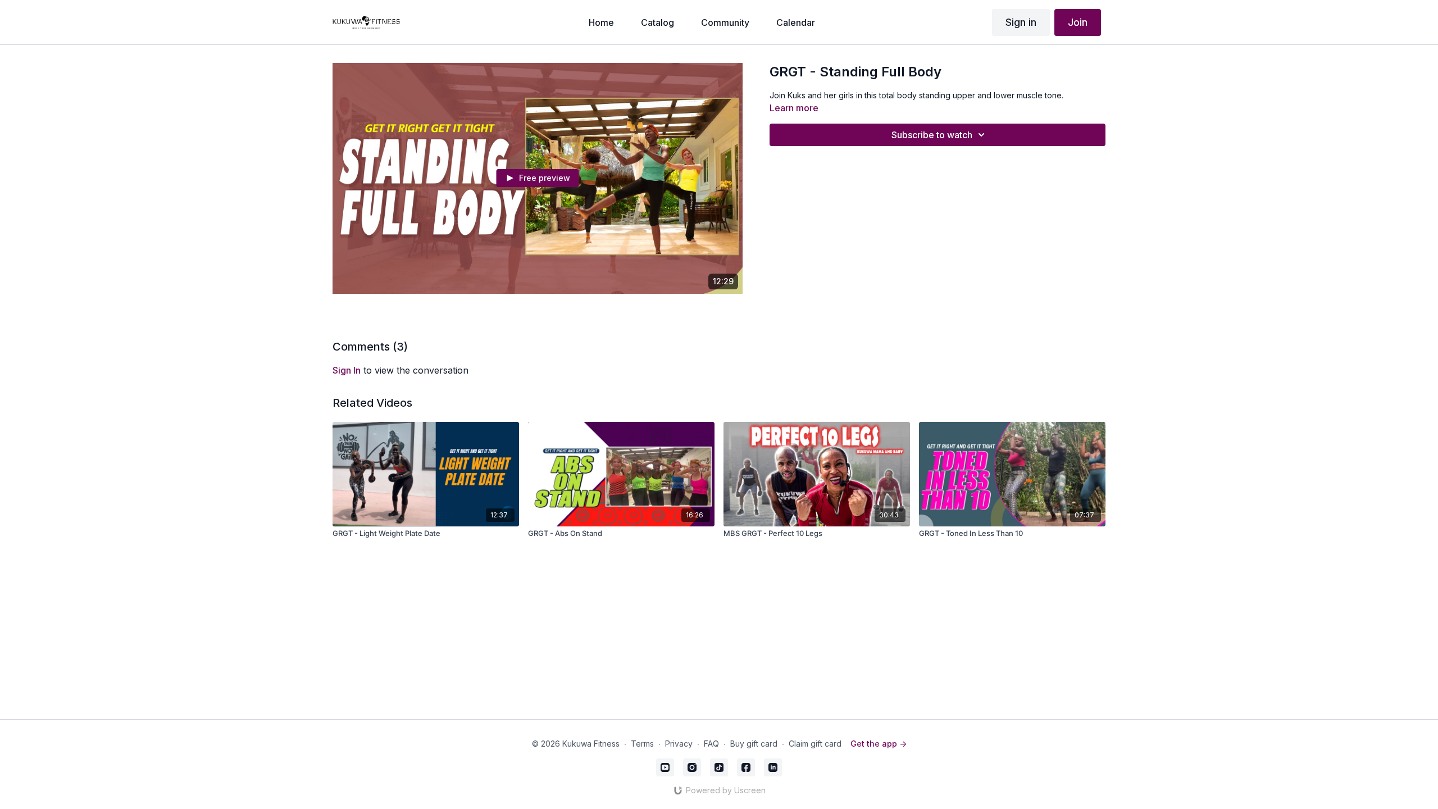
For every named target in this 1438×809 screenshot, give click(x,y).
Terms (642, 743)
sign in (347, 370)
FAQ (711, 743)
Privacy (679, 743)
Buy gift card (753, 743)
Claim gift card (815, 743)
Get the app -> (878, 743)
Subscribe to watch (931, 134)
